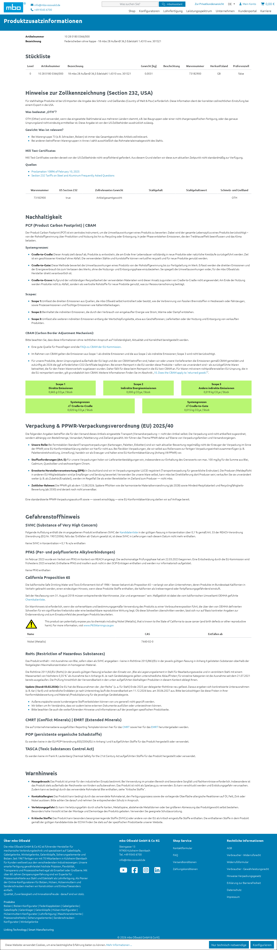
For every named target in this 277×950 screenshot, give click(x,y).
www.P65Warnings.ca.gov (99, 625)
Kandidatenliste (129, 532)
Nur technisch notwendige (228, 945)
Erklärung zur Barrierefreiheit (244, 883)
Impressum (233, 897)
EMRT (154, 727)
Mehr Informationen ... (119, 945)
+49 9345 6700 (43, 9)
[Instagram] (146, 870)
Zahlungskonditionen (185, 869)
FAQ (175, 855)
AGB (229, 848)
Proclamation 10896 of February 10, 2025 (55, 171)
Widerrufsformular (238, 862)
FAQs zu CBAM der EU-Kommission (100, 347)
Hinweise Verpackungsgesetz (244, 876)
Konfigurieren (262, 945)
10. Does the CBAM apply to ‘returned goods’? (180, 372)
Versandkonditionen (185, 862)
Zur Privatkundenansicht (209, 3)
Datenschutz (234, 890)
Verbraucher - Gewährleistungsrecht (248, 869)
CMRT (126, 727)
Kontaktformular (182, 848)
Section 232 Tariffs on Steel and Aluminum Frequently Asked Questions (72, 175)
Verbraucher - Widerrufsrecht (244, 855)
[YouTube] (123, 870)
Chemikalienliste (35, 599)
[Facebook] (135, 870)
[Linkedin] (157, 870)
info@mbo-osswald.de (132, 860)
